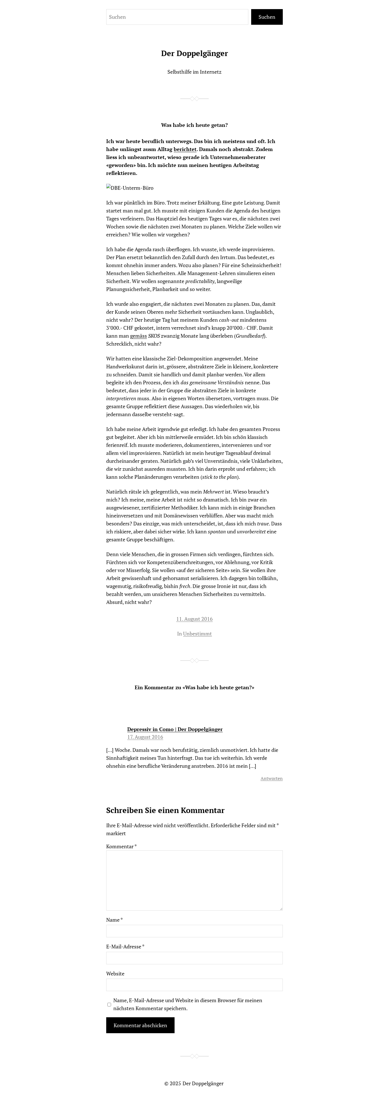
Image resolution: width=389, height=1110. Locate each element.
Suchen (267, 16)
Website (115, 973)
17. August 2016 (145, 736)
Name (114, 919)
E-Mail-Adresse (125, 946)
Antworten (272, 778)
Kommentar (121, 846)
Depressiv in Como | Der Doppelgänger (175, 729)
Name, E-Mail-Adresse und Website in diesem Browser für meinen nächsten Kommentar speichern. (187, 1004)
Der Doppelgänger (194, 53)
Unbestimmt (197, 633)
